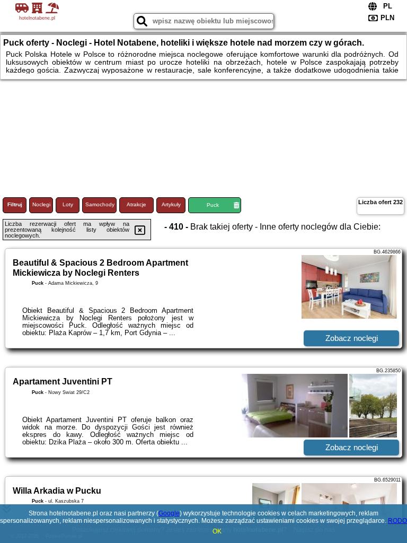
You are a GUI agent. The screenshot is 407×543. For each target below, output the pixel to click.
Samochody (99, 204)
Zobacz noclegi (351, 338)
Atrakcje (136, 204)
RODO (397, 520)
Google (169, 513)
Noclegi (41, 204)
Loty (68, 204)
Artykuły (171, 204)
